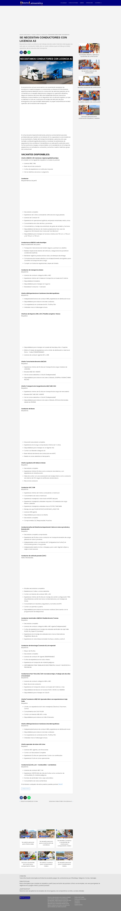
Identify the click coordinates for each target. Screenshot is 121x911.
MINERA (82, 3)
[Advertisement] (60, 19)
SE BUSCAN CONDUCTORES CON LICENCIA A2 (60, 801)
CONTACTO (77, 903)
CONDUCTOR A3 (25, 788)
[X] (25, 52)
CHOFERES (97, 3)
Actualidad (64, 3)
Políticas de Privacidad (80, 899)
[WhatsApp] (29, 52)
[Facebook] (21, 52)
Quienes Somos (78, 904)
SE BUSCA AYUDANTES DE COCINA (29, 801)
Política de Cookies (79, 897)
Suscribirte (77, 901)
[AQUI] (60, 784)
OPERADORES (89, 3)
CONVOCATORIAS (73, 3)
